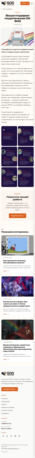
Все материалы (7, 9)
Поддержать (5, 413)
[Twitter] (19, 436)
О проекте (4, 398)
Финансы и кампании (7, 407)
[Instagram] (11, 436)
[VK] (7, 436)
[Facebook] (15, 436)
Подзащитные (5, 401)
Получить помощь (6, 410)
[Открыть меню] (32, 3)
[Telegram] (3, 436)
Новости (4, 404)
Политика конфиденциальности (10, 448)
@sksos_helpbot (6, 428)
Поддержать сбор (16, 216)
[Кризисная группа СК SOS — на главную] (7, 3)
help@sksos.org (6, 423)
